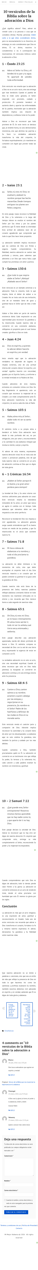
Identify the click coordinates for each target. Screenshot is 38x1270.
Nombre (7, 1181)
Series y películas (25, 2)
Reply (12, 1075)
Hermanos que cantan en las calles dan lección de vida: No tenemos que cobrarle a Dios (26, 1014)
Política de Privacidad (29, 1225)
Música (12, 2)
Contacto (19, 1228)
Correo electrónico (11, 1190)
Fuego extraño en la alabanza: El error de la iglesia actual (12, 1010)
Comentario (8, 1156)
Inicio (4, 2)
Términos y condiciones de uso (10, 1225)
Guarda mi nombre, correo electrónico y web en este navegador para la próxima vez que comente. (18, 1203)
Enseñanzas (9, 1031)
